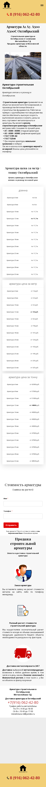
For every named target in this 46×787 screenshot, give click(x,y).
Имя (6, 498)
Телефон (8, 511)
